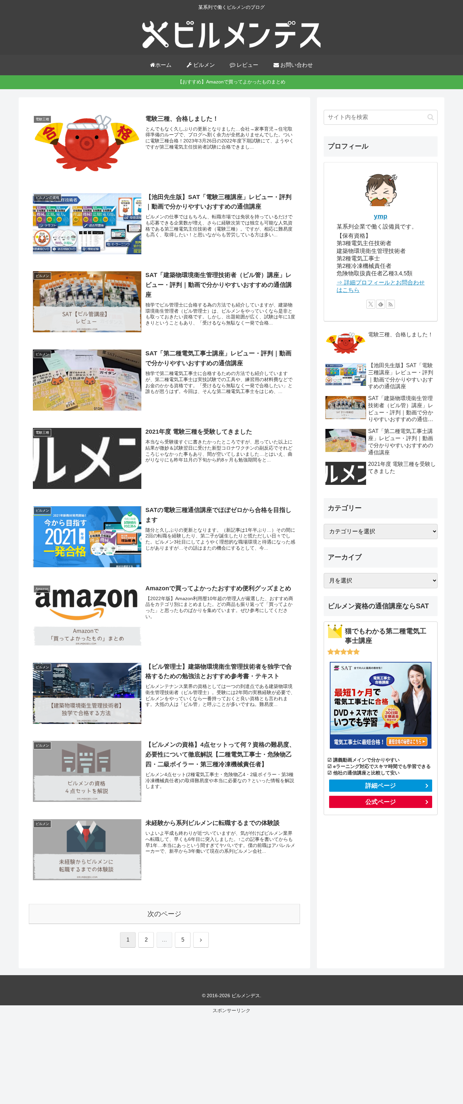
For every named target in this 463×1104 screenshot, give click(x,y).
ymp (380, 216)
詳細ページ (380, 785)
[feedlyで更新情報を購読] (380, 304)
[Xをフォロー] (370, 304)
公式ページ (380, 802)
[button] (431, 117)
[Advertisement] (231, 1058)
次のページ (164, 914)
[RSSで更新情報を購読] (390, 304)
